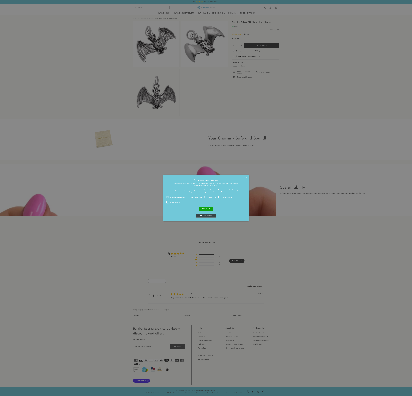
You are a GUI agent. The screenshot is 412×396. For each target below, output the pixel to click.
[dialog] (206, 198)
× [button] (246, 177)
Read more (224, 192)
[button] (206, 215)
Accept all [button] (206, 209)
